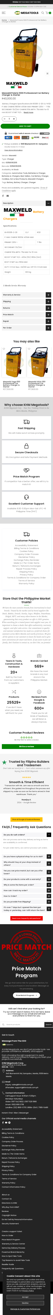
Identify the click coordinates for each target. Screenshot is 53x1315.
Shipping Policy (26, 571)
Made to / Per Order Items (26, 563)
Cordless (5, 179)
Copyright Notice (9, 1215)
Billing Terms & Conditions (26, 548)
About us (5, 1195)
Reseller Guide (8, 1264)
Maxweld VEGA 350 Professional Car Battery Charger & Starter (36, 384)
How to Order (7, 1235)
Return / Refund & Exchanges (26, 566)
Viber (16, 1113)
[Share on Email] (8, 196)
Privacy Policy (28, 1290)
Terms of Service (26, 580)
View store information (13, 150)
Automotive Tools (19, 173)
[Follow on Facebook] (3, 1122)
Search (49, 1025)
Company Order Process (26, 554)
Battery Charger (21, 182)
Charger (10, 159)
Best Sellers (25, 176)
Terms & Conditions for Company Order (26, 577)
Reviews (5, 1211)
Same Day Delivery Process (13, 1248)
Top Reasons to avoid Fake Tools (16, 1260)
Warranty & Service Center (13, 1244)
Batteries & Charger (36, 173)
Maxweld (12, 155)
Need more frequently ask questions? (26, 918)
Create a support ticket (12, 1231)
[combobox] (25, 1024)
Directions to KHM (9, 1203)
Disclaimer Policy (26, 557)
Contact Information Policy (13, 1187)
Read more (28, 112)
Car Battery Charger (39, 176)
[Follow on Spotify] (9, 1122)
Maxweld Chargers (36, 179)
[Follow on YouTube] (6, 1122)
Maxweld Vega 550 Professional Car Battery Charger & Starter (11, 384)
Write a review (26, 746)
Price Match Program (25, 995)
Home (4, 20)
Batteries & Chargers (11, 176)
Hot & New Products (18, 179)
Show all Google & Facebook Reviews (26, 819)
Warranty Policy (26, 583)
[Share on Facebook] (3, 196)
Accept (25, 1297)
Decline (25, 1303)
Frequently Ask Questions (13, 1268)
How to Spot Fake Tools (12, 1256)
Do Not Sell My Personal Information (17, 1219)
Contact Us (7, 1199)
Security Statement (10, 1224)
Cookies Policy (26, 551)
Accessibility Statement (26, 545)
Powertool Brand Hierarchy (13, 1252)
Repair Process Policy (26, 568)
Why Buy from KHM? (10, 1207)
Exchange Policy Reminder (26, 560)
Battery (10, 182)
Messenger (24, 1113)
